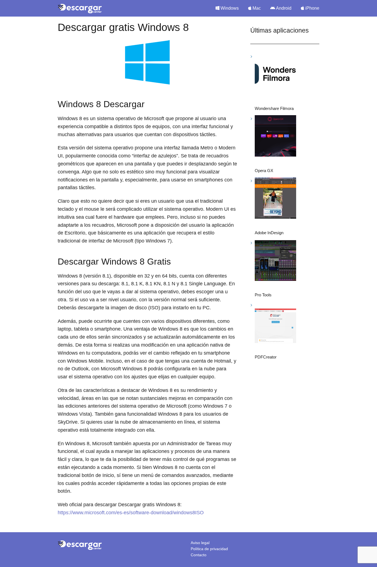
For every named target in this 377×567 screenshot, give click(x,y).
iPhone (311, 8)
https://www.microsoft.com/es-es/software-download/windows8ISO (131, 512)
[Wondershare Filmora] (275, 74)
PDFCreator (266, 357)
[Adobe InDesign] (275, 199)
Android (283, 8)
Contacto (198, 555)
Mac (256, 8)
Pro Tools (263, 294)
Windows (229, 8)
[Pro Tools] (275, 261)
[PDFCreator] (275, 323)
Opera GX (264, 170)
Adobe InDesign (269, 232)
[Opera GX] (275, 137)
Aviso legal (200, 542)
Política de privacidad (209, 549)
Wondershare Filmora (274, 108)
